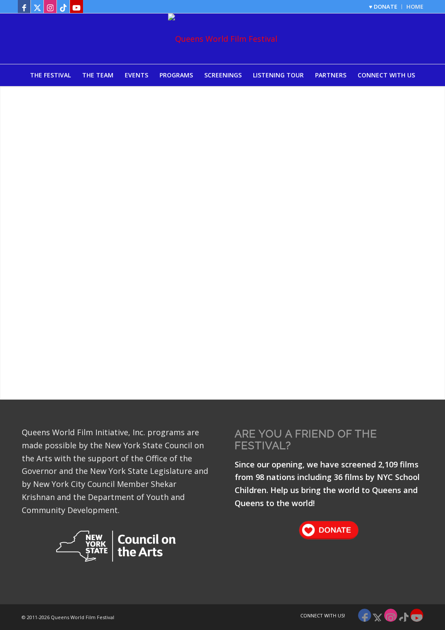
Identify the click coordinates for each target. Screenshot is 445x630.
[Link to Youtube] (76, 6)
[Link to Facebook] (24, 6)
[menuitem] (383, 6)
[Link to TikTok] (63, 6)
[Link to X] (37, 6)
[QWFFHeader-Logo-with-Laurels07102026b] (222, 38)
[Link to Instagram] (50, 6)
